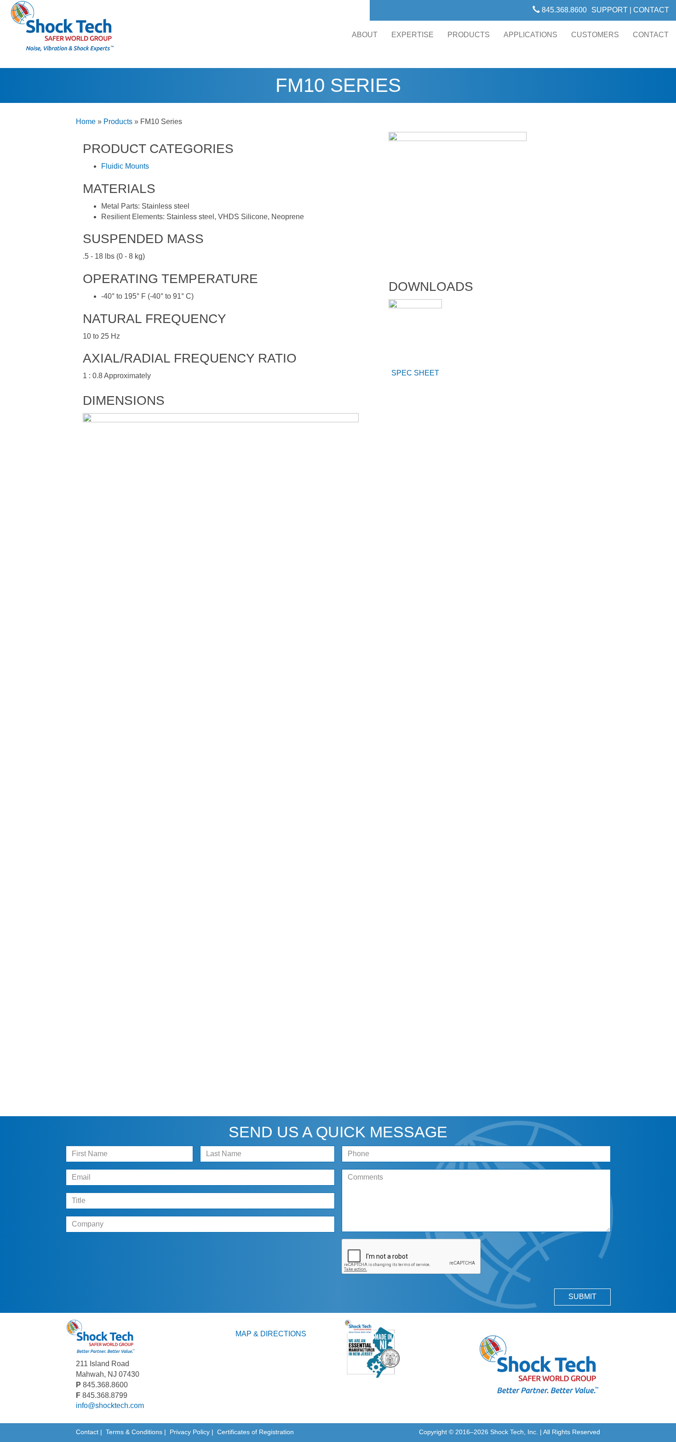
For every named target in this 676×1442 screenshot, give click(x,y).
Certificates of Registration (255, 1432)
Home (86, 121)
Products (468, 35)
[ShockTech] (62, 28)
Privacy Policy (190, 1432)
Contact (651, 35)
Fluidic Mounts (125, 166)
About (365, 35)
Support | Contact (630, 10)
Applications (530, 35)
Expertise (412, 35)
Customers (595, 35)
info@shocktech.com (110, 1405)
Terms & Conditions (134, 1432)
